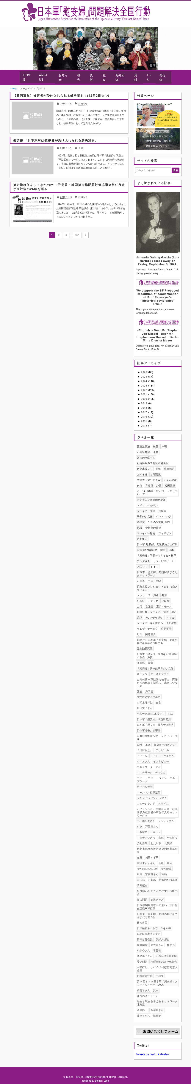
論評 (139, 617)
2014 (144, 425)
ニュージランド (146, 803)
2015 (144, 421)
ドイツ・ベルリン (147, 505)
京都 (161, 837)
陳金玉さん (143, 1015)
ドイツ (154, 566)
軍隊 (148, 744)
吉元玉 (149, 606)
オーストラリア (160, 674)
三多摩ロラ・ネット (148, 832)
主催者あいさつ (146, 837)
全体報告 (172, 837)
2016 (144, 416)
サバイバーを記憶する (150, 623)
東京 (139, 485)
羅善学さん (143, 990)
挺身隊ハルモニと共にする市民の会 (157, 892)
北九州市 (156, 843)
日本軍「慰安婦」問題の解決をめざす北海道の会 (157, 915)
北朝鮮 (168, 843)
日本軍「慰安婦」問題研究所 (154, 719)
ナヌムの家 (170, 480)
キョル (171, 617)
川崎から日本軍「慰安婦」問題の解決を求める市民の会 (157, 641)
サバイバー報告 (146, 533)
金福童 (141, 522)
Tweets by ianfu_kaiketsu (152, 1054)
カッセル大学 (145, 787)
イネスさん (143, 761)
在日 (139, 857)
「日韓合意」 (145, 750)
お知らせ (63, 77)
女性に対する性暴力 (148, 697)
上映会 (165, 600)
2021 (144, 394)
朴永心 (171, 945)
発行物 (162, 77)
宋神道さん (151, 874)
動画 (139, 634)
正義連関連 (143, 446)
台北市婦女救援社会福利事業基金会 (157, 850)
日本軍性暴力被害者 (148, 730)
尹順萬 (152, 879)
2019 (144, 403)
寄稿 (164, 874)
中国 (150, 581)
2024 (144, 381)
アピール (142, 756)
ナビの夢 (171, 623)
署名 (174, 612)
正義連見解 (143, 452)
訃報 (159, 485)
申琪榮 (160, 976)
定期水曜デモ (145, 468)
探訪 (170, 713)
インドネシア (163, 516)
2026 (144, 372)
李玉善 (157, 950)
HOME (26, 77)
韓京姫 (157, 1015)
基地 (161, 863)
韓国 (155, 446)
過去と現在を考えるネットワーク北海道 (157, 1002)
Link (149, 77)
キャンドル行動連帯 (148, 792)
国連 (139, 691)
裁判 (162, 550)
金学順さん (157, 1010)
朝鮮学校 (142, 945)
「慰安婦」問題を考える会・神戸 (156, 555)
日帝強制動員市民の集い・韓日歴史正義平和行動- (157, 906)
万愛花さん (151, 826)
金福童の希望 (153, 527)
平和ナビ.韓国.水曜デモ (151, 713)
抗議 (139, 527)
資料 (135, 77)
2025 (144, 376)
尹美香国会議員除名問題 (151, 500)
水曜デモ (142, 566)
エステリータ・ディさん (151, 772)
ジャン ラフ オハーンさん (152, 798)
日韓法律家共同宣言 (148, 934)
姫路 (139, 874)
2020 (144, 399)
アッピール (162, 750)
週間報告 (169, 468)
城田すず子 (151, 857)
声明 (164, 446)
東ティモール (164, 606)
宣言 (158, 702)
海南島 (141, 663)
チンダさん (143, 561)
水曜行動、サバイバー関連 (152, 612)
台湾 (139, 606)
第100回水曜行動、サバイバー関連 (157, 737)
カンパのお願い (154, 617)
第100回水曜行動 (147, 550)
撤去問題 (142, 899)
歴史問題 (142, 961)
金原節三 (142, 1010)
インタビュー (161, 761)
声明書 (149, 691)
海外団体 (119, 77)
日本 (171, 550)
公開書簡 (142, 843)
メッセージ (143, 595)
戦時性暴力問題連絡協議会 (152, 463)
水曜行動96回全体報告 (164, 961)
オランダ (142, 674)
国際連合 (150, 634)
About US (43, 77)
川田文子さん (145, 708)
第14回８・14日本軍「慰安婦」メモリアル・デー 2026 (157, 982)
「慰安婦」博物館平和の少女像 (155, 668)
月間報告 (142, 539)
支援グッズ (157, 899)
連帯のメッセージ (147, 996)
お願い (141, 600)
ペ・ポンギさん (146, 821)
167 (77, 235)
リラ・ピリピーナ (163, 561)
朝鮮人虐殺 (162, 939)
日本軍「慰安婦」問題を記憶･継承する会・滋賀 (157, 655)
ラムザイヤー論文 (147, 628)
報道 (104, 77)
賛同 (155, 990)
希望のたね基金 (168, 879)
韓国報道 (170, 485)
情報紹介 (142, 885)
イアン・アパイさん (162, 756)
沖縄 (155, 595)
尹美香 (149, 485)
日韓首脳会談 (145, 939)
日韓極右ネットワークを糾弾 (154, 928)
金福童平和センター (165, 744)
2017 (144, 412)
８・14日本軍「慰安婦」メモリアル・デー (157, 492)
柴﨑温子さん (145, 956)
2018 (144, 408)
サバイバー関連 (146, 511)
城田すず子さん (146, 863)
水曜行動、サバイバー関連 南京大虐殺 (157, 968)
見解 (91, 77)
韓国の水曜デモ (146, 457)
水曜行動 (156, 474)
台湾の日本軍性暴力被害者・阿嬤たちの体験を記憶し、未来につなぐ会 (157, 682)
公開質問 (166, 628)
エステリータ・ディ (148, 767)
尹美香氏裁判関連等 (148, 480)
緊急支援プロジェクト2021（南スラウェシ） (157, 588)
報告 (78, 77)
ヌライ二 (163, 803)
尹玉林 (141, 879)
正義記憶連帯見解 (166, 956)
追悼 (150, 663)
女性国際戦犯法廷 (147, 868)
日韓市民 (142, 922)
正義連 (141, 581)
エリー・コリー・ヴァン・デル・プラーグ (157, 779)
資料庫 (162, 511)
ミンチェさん (166, 821)
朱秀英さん (157, 945)
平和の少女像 (145, 516)
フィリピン (164, 533)
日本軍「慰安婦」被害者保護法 (155, 724)
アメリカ (153, 600)
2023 (144, 385)
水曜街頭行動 (145, 976)
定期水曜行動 (145, 702)
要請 (164, 595)
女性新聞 (166, 868)
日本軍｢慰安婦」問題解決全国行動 (157, 544)
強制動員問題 (145, 648)
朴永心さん (143, 950)
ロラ (139, 826)
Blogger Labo (102, 1080)
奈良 (169, 863)
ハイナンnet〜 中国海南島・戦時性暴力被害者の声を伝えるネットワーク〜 (157, 812)
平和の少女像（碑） (159, 522)
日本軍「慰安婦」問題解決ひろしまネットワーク (157, 573)
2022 (144, 390)
